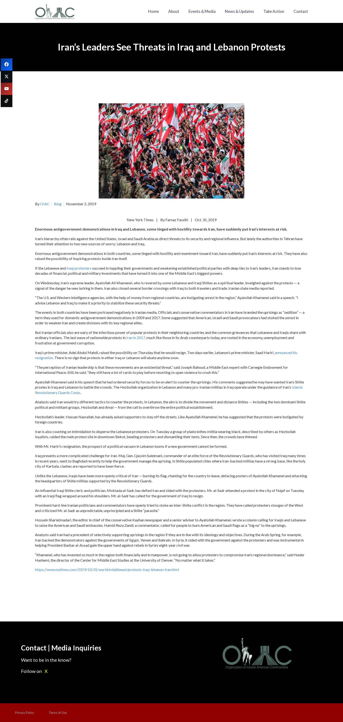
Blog (58, 204)
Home (153, 11)
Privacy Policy (24, 713)
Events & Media (202, 11)
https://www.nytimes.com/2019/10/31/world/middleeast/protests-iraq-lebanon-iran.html (107, 569)
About (173, 11)
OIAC (44, 204)
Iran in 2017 (135, 337)
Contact (301, 11)
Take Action (273, 11)
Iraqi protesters (78, 268)
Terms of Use (58, 713)
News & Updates (239, 11)
